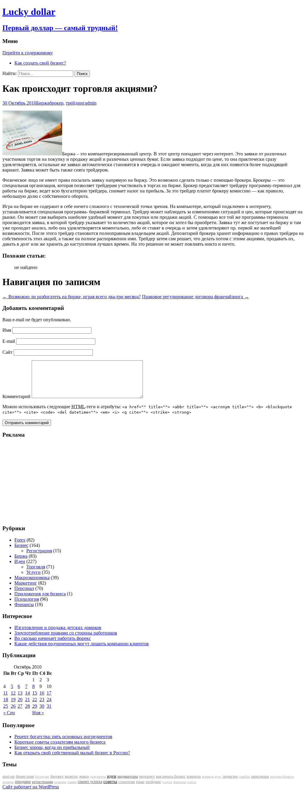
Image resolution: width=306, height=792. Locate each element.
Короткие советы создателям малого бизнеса (59, 741)
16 (41, 692)
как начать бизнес (171, 776)
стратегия (126, 781)
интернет (147, 776)
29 (34, 706)
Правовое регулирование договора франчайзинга (195, 296)
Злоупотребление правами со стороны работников (65, 632)
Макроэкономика (32, 577)
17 (49, 692)
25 (5, 706)
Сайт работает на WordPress (30, 786)
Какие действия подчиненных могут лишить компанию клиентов (81, 643)
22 (34, 699)
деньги (84, 776)
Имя (6, 330)
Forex (19, 539)
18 (5, 699)
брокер (56, 103)
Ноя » (38, 712)
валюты (71, 776)
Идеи (19, 561)
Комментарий (16, 396)
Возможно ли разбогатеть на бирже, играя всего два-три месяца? (71, 296)
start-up (8, 776)
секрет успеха (90, 781)
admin (91, 103)
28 (27, 706)
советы (110, 781)
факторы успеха (184, 782)
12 (13, 692)
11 (5, 692)
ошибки (244, 776)
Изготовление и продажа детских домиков (57, 627)
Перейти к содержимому (27, 52)
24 (49, 699)
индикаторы (127, 776)
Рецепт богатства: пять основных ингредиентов (63, 736)
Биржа (42, 103)
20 (20, 699)
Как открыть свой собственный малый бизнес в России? (72, 752)
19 (13, 699)
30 (41, 706)
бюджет (57, 776)
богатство (42, 776)
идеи (111, 776)
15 (34, 692)
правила (8, 782)
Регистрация (39, 550)
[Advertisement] (39, 481)
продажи (23, 781)
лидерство (230, 776)
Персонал (24, 588)
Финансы (24, 604)
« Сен (9, 712)
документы (98, 776)
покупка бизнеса (282, 776)
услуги (167, 782)
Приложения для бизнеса (40, 593)
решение (60, 782)
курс (218, 776)
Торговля (35, 566)
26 (13, 706)
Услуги (33, 572)
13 (20, 692)
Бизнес (21, 545)
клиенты (194, 776)
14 (27, 692)
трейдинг (75, 103)
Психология (26, 599)
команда (208, 776)
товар (140, 782)
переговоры (260, 776)
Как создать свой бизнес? (40, 62)
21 (27, 699)
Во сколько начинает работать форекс (52, 638)
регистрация (42, 781)
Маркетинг (25, 582)
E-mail (8, 341)
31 (49, 706)
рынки (72, 782)
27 (20, 706)
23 (41, 699)
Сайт (7, 352)
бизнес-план (25, 776)
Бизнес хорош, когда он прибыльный (52, 747)
